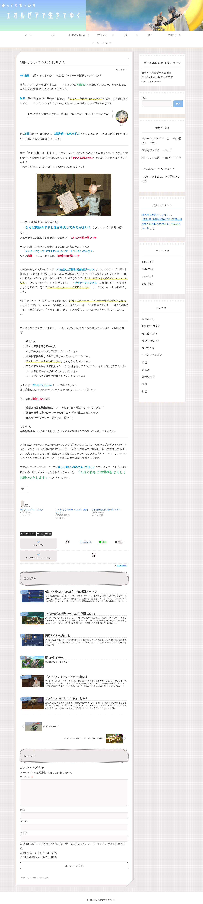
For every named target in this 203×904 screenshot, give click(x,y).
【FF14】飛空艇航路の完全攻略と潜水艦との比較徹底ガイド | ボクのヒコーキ (162, 224)
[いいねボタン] (23, 489)
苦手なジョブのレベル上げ (31, 510)
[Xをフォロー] (94, 555)
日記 (41, 534)
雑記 (49, 534)
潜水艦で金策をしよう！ (155, 214)
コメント (26, 777)
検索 (144, 98)
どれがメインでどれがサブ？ (158, 169)
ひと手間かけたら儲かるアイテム (106, 510)
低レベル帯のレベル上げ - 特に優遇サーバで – (161, 140)
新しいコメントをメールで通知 (39, 852)
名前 (22, 810)
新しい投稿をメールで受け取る (39, 857)
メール (23, 821)
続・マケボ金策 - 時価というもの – (161, 159)
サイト (23, 832)
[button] (120, 542)
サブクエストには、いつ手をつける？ (160, 178)
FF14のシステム (29, 534)
